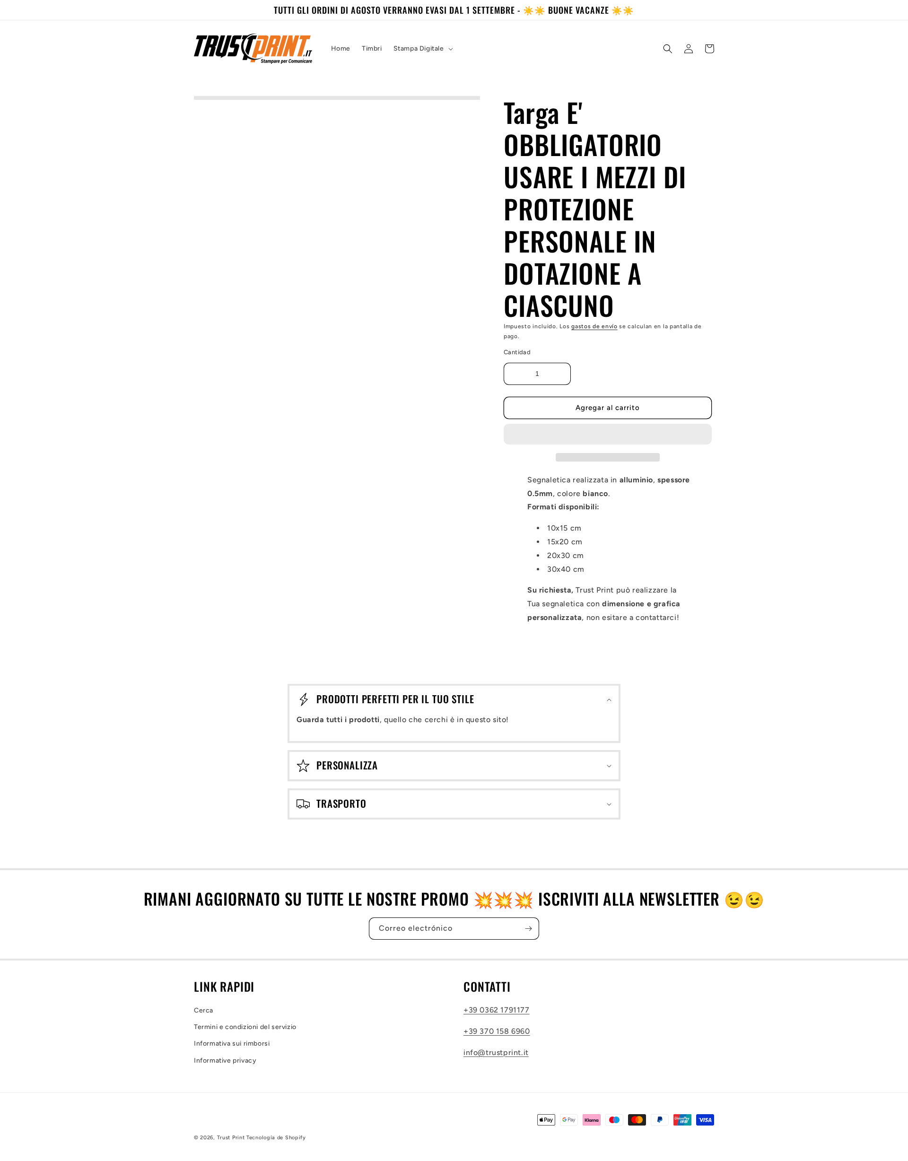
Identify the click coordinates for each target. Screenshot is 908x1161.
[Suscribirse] (528, 928)
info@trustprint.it (496, 1052)
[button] (608, 434)
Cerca (203, 1010)
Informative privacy (225, 1060)
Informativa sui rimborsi (232, 1043)
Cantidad (517, 352)
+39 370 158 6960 (496, 1031)
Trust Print (231, 1138)
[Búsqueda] (667, 48)
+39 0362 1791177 (496, 1009)
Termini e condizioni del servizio (245, 1027)
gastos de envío (594, 326)
